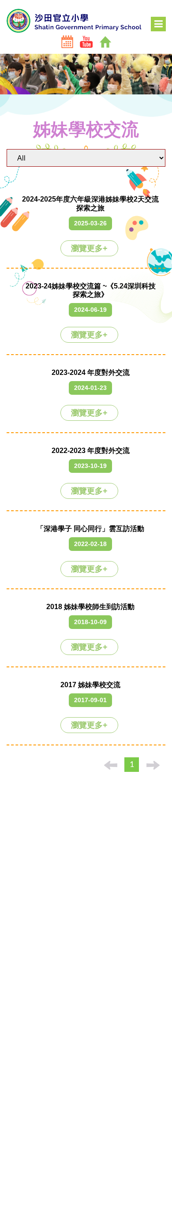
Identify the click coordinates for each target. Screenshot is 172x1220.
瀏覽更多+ (89, 248)
